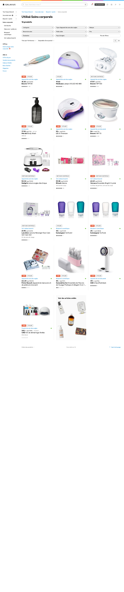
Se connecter (100, 4)
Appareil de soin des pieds (98, 129)
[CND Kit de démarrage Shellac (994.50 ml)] (37, 317)
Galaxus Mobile (7, 63)
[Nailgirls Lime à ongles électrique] (37, 168)
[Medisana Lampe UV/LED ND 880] (71, 68)
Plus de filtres (104, 36)
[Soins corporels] (71, 317)
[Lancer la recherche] (23, 4)
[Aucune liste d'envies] (115, 4)
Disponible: (41, 40)
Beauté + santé (7, 19)
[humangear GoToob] (105, 218)
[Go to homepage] (9, 4)
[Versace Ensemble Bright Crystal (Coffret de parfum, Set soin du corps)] (105, 168)
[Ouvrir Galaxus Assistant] (107, 4)
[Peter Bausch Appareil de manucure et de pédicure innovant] (37, 267)
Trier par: (24, 40)
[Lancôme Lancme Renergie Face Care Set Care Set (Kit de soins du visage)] (37, 218)
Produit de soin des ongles (29, 328)
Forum (5, 71)
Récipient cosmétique (7, 33)
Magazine (5, 68)
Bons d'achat (6, 65)
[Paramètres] (92, 4)
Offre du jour (7, 57)
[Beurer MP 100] (105, 68)
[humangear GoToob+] (71, 218)
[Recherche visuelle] (86, 4)
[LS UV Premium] (71, 118)
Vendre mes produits (9, 60)
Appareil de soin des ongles (30, 79)
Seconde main (7, 15)
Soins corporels (8, 22)
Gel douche (7, 25)
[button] (51, 79)
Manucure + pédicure (10, 29)
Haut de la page (116, 347)
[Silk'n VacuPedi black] (105, 267)
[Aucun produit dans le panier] (119, 4)
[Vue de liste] (119, 40)
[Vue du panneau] (115, 40)
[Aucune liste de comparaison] (111, 4)
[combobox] (31, 40)
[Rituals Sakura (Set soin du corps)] (71, 168)
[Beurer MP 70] (105, 118)
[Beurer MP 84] (37, 68)
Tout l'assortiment (8, 12)
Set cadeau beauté (10, 38)
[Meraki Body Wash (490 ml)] (37, 118)
